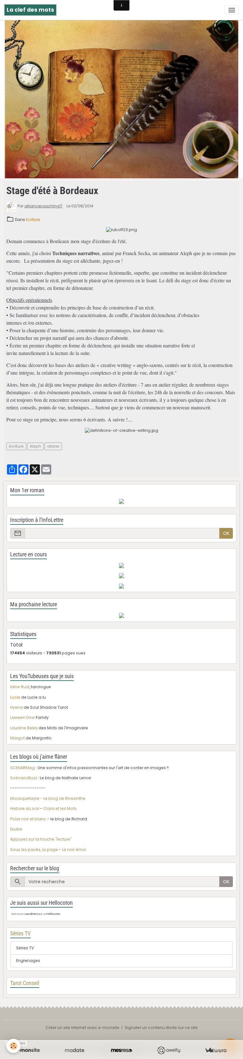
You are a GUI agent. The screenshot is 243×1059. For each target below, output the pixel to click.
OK (226, 533)
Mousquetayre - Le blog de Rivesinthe (47, 798)
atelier (53, 446)
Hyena (16, 707)
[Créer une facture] (216, 1050)
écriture (16, 446)
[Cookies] (13, 1046)
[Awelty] (168, 1050)
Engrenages (28, 960)
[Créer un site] (27, 1050)
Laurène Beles (24, 728)
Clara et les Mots (60, 808)
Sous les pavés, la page (34, 849)
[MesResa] (122, 1050)
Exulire (16, 829)
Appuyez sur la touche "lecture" (41, 839)
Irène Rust (19, 686)
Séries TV (25, 948)
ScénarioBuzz (23, 777)
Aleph (35, 446)
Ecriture (33, 219)
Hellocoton (53, 914)
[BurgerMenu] (232, 10)
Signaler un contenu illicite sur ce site (161, 1027)
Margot (17, 738)
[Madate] (74, 1050)
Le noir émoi (74, 849)
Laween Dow (22, 717)
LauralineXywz (33, 914)
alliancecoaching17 (43, 206)
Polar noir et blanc (28, 819)
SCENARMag (22, 767)
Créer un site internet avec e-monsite (82, 1027)
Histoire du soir (24, 808)
